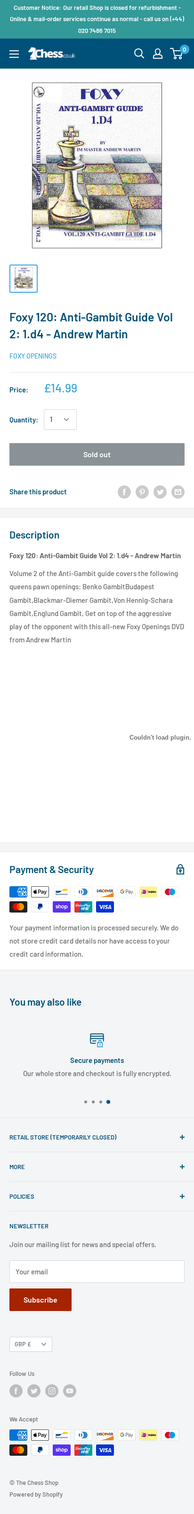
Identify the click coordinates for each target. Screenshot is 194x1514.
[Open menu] (14, 54)
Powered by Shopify (36, 1494)
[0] (177, 53)
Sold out (97, 454)
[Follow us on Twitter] (33, 1390)
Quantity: (23, 419)
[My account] (157, 53)
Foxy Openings (33, 356)
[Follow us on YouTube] (69, 1390)
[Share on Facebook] (124, 491)
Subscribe (40, 1299)
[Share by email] (178, 491)
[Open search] (139, 53)
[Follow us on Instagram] (51, 1390)
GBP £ (23, 1344)
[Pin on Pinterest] (142, 491)
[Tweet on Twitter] (160, 491)
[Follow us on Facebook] (16, 1390)
